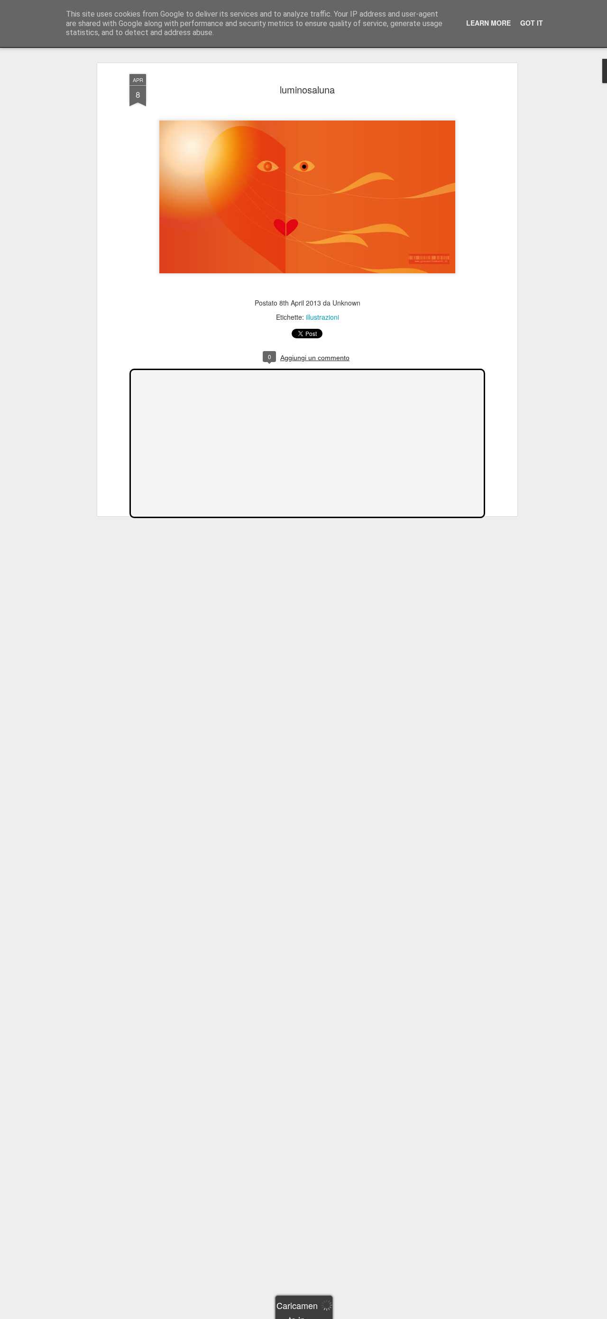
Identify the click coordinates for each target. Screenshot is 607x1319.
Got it (531, 23)
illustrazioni (322, 317)
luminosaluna (307, 89)
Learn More (488, 23)
